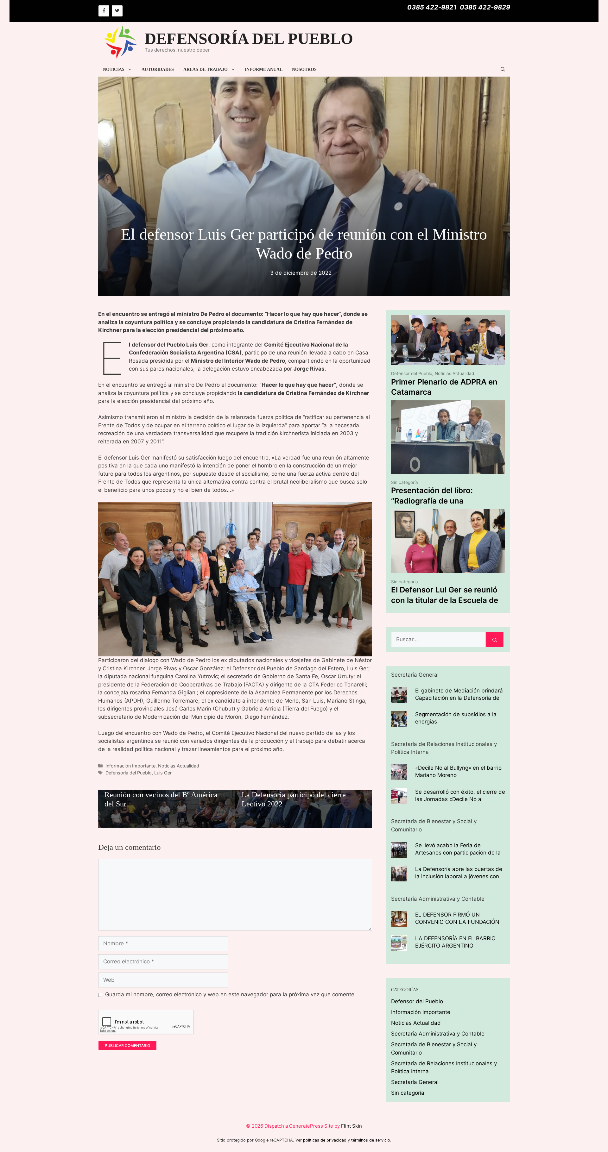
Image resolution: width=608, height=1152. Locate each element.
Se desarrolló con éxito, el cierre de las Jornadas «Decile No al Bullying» (460, 799)
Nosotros (304, 69)
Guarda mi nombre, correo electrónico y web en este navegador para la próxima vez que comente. (230, 994)
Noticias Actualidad (178, 765)
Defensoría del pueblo (249, 38)
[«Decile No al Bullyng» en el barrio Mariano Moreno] (399, 776)
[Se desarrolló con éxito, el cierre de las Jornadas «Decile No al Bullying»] (399, 800)
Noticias (113, 69)
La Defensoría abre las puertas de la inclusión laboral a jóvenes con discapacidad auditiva (458, 876)
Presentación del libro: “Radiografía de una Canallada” (432, 501)
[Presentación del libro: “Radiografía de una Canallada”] (448, 469)
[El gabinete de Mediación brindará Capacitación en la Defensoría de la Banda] (399, 698)
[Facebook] (103, 10)
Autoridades (158, 69)
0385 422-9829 (485, 7)
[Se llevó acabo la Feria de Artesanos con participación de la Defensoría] (399, 853)
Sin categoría (404, 482)
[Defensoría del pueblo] (120, 42)
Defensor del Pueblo (411, 373)
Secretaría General (415, 1082)
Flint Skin (351, 1126)
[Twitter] (117, 10)
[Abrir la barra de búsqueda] (503, 69)
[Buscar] (495, 639)
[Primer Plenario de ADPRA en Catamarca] (448, 361)
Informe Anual (263, 69)
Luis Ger (163, 772)
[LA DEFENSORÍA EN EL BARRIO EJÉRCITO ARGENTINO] (399, 946)
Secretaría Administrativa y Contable (437, 1033)
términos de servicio (370, 1140)
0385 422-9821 (432, 7)
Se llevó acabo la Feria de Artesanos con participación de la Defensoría (458, 852)
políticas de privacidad (324, 1140)
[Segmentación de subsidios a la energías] (399, 722)
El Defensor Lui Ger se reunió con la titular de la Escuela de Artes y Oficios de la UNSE (444, 600)
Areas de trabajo (205, 69)
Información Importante (130, 765)
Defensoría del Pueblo (128, 772)
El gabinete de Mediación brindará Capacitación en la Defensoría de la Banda (459, 697)
